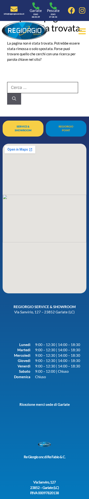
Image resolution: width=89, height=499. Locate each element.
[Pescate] (53, 6)
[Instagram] (82, 10)
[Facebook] (71, 10)
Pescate (53, 10)
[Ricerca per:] (42, 87)
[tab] (23, 128)
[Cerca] (14, 99)
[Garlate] (35, 6)
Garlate (36, 10)
